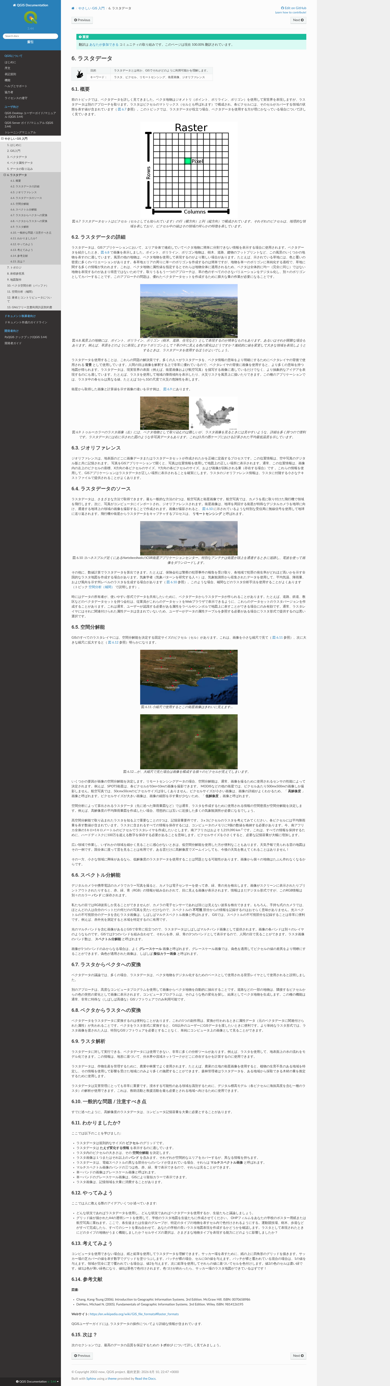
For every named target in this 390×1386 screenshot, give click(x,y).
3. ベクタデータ (17, 156)
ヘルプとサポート (16, 86)
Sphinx (91, 1378)
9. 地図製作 (14, 279)
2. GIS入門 (13, 150)
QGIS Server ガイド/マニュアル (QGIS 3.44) (29, 124)
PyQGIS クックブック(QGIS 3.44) (26, 337)
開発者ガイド (13, 343)
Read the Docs (145, 1378)
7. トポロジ (14, 267)
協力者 (9, 92)
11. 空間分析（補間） (21, 291)
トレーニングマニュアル (20, 132)
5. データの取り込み (20, 168)
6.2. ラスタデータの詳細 (25, 186)
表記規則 (10, 74)
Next (297, 20)
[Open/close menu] (2, 139)
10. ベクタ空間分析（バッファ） (28, 285)
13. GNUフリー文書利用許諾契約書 (29, 307)
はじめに (10, 62)
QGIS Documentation (32, 5)
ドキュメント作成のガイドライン (26, 322)
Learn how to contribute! (290, 12)
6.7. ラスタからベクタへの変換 (29, 215)
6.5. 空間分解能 (20, 204)
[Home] (73, 8)
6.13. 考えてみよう (22, 250)
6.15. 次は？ (18, 261)
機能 (7, 80)
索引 (30, 42)
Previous (83, 20)
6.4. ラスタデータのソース (26, 198)
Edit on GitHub (295, 8)
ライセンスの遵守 (16, 98)
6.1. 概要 (16, 181)
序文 (7, 68)
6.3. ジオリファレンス (24, 192)
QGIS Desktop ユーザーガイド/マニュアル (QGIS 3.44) (30, 115)
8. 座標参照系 (15, 273)
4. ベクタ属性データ (20, 162)
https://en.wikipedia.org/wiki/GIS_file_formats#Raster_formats (134, 1314)
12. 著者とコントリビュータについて (29, 299)
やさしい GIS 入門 (16, 138)
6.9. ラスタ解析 (20, 227)
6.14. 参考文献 (19, 256)
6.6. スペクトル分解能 (24, 209)
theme (112, 1378)
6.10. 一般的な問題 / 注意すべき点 (31, 233)
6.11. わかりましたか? (24, 238)
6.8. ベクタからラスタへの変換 (29, 221)
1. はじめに (14, 145)
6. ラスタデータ (17, 175)
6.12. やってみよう (22, 244)
